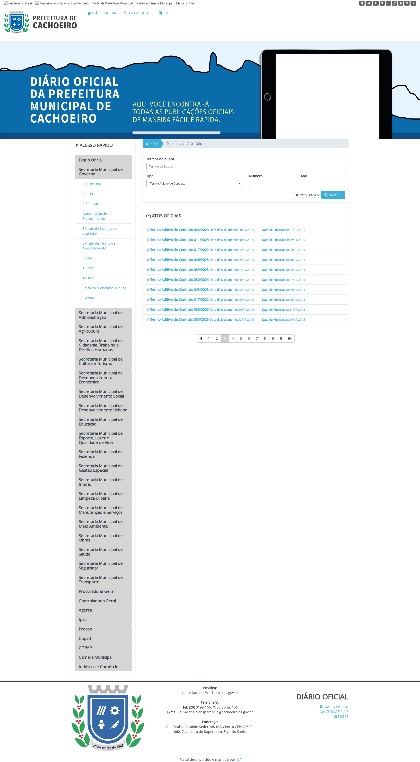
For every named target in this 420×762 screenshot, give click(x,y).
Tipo (149, 176)
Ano (304, 176)
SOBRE (168, 13)
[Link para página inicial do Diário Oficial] (40, 21)
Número (255, 176)
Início (153, 144)
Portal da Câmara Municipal (154, 3)
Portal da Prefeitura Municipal (112, 3)
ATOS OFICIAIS (139, 13)
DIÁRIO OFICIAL (104, 13)
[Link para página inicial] (107, 718)
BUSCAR (335, 194)
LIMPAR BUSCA (308, 195)
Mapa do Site (185, 3)
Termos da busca (160, 159)
